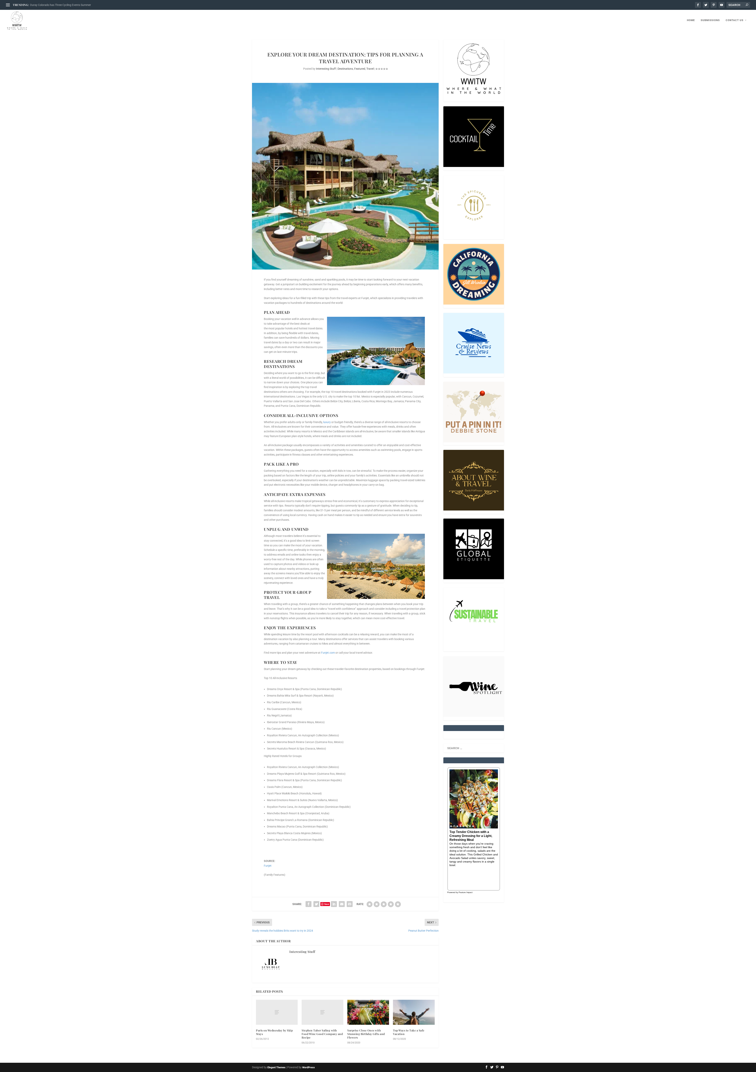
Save (326, 903)
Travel (370, 68)
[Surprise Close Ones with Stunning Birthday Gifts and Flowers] (368, 1012)
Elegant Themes (276, 1067)
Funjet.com (328, 652)
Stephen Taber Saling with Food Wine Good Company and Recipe (322, 1033)
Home (691, 20)
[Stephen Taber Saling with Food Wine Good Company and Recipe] (322, 1012)
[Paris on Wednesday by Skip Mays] (277, 1012)
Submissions (710, 20)
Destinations (345, 68)
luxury (327, 422)
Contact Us (734, 20)
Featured (359, 68)
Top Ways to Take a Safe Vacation (408, 1032)
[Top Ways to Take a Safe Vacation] (414, 1012)
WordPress (308, 1067)
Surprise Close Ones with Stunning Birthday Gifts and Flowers (366, 1033)
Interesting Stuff (326, 68)
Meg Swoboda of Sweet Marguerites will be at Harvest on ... (66, 4)
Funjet (267, 865)
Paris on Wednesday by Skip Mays (274, 1032)
